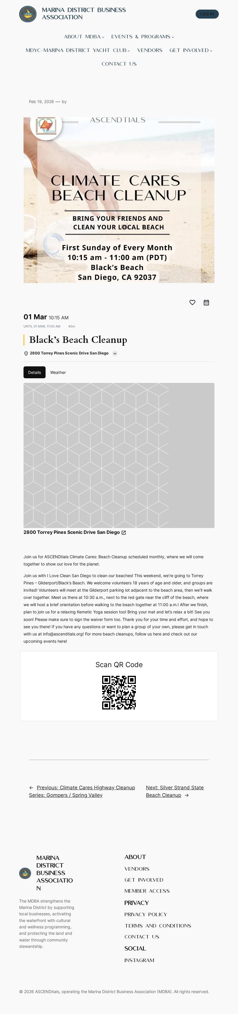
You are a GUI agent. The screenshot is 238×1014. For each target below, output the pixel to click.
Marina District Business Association (55, 873)
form (108, 619)
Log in (207, 13)
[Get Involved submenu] (211, 50)
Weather (58, 372)
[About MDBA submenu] (103, 37)
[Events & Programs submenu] (173, 37)
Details (34, 372)
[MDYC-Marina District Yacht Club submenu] (128, 50)
